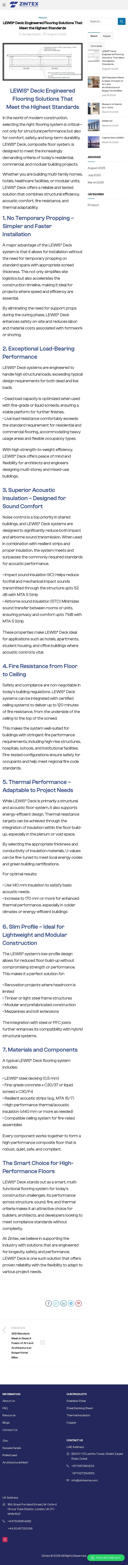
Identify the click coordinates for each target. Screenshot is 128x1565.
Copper (71, 1422)
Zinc (5, 1441)
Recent (93, 36)
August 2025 (96, 168)
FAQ (5, 1408)
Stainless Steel (76, 1401)
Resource (9, 1415)
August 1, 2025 (56, 34)
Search (122, 21)
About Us (8, 1401)
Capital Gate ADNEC (113, 137)
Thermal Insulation (78, 1415)
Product (42, 18)
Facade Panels (11, 1448)
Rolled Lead (9, 1455)
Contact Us (10, 1430)
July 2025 (94, 175)
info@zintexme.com (85, 1480)
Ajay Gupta (33, 34)
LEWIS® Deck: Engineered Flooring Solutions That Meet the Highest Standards (113, 58)
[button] (106, 1557)
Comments (96, 46)
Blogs (6, 1422)
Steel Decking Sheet (79, 1408)
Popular (107, 36)
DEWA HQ (107, 121)
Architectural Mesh (15, 1462)
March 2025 (96, 182)
